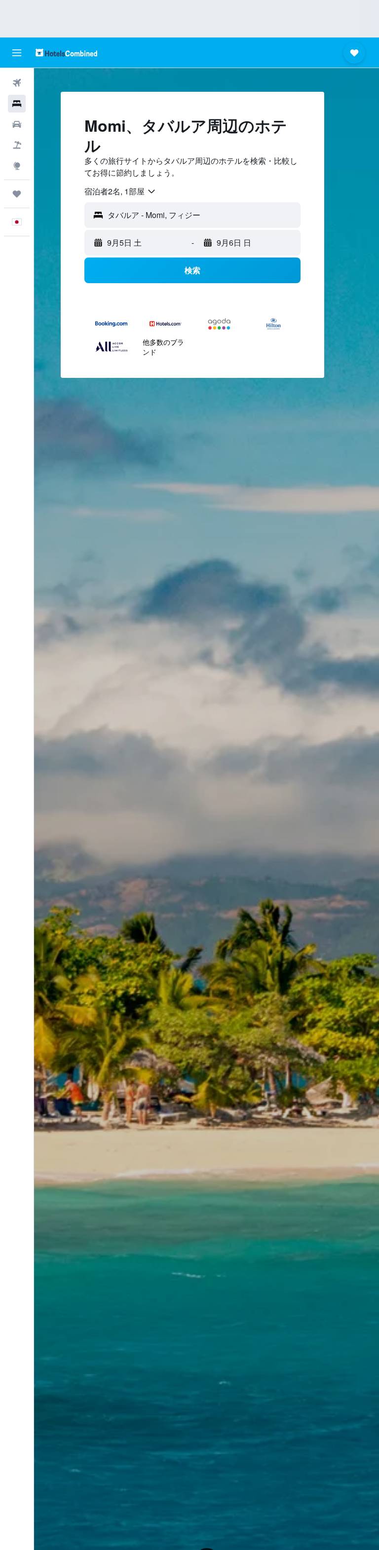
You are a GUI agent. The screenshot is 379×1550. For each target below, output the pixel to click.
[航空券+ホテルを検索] (17, 145)
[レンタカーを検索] (17, 124)
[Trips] (17, 194)
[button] (17, 53)
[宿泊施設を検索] (17, 103)
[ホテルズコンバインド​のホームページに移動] (66, 52)
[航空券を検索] (17, 83)
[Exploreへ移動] (17, 166)
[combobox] (120, 191)
